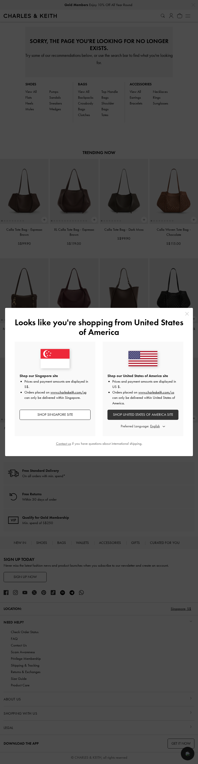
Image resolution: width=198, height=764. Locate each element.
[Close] (187, 313)
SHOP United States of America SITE (143, 414)
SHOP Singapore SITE (55, 414)
